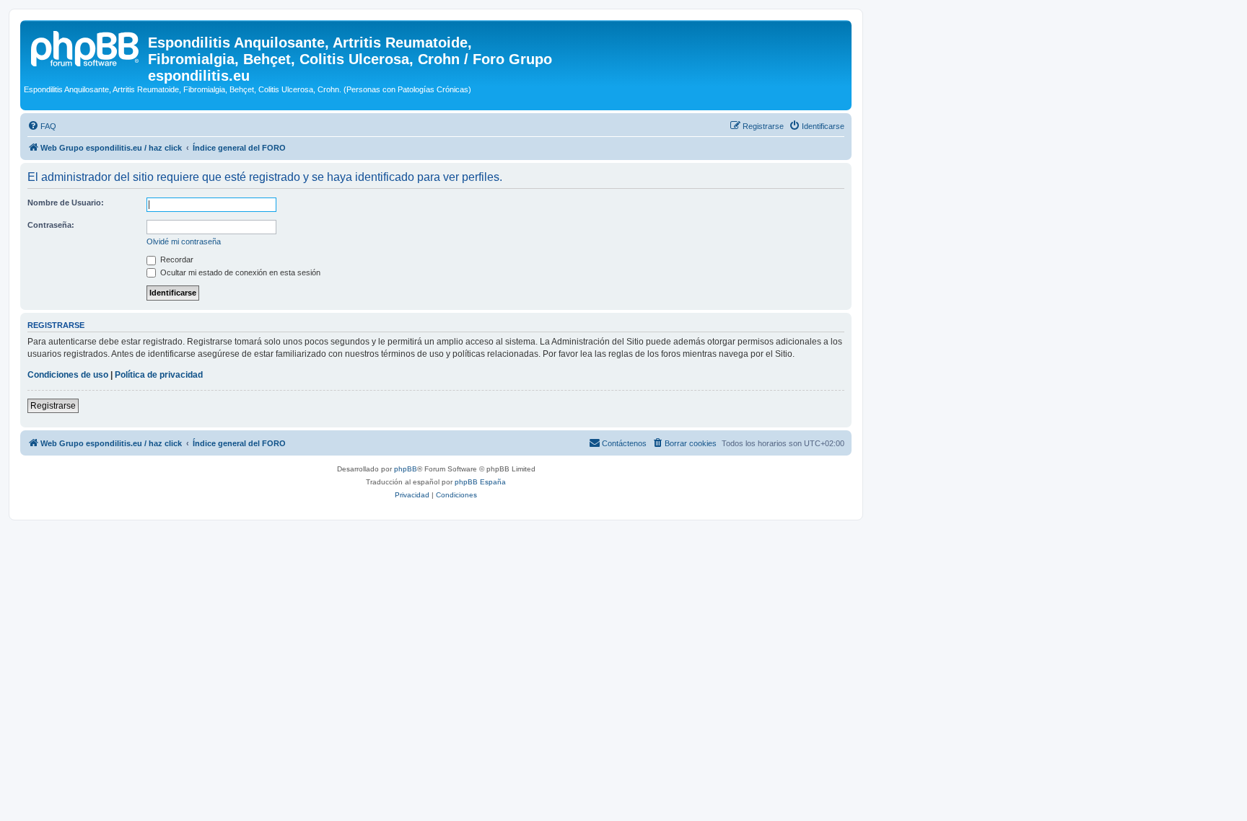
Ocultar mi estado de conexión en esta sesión (239, 272)
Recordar (175, 259)
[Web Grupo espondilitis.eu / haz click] (86, 47)
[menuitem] (41, 126)
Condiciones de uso (67, 375)
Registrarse (53, 406)
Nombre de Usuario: (65, 202)
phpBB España (480, 482)
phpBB (405, 469)
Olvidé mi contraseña (183, 241)
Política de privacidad (159, 375)
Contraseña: (50, 225)
